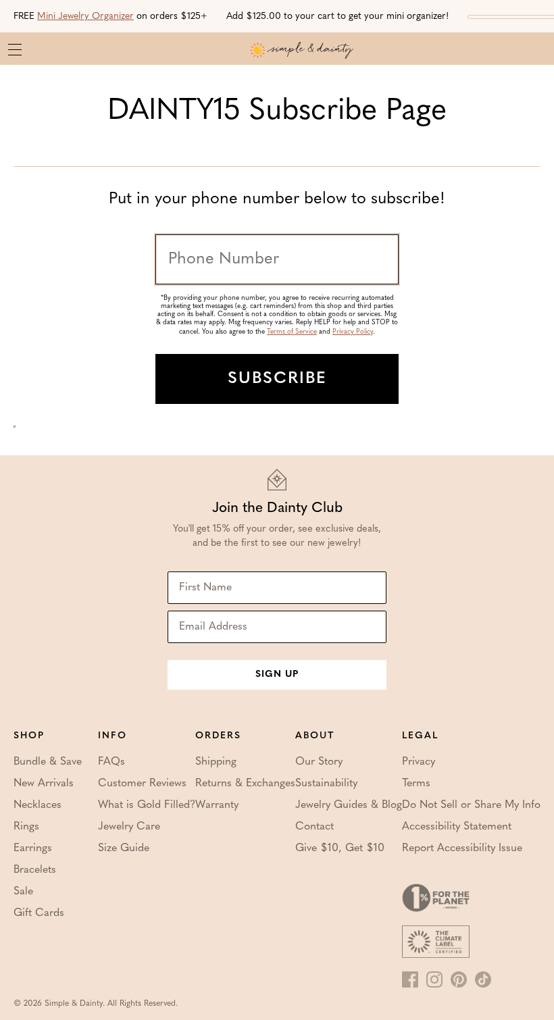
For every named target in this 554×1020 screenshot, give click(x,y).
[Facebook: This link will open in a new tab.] (410, 979)
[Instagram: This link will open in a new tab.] (434, 979)
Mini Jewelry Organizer (85, 16)
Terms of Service (292, 332)
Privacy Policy (352, 332)
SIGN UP (277, 674)
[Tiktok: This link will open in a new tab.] (483, 979)
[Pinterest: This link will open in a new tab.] (459, 979)
